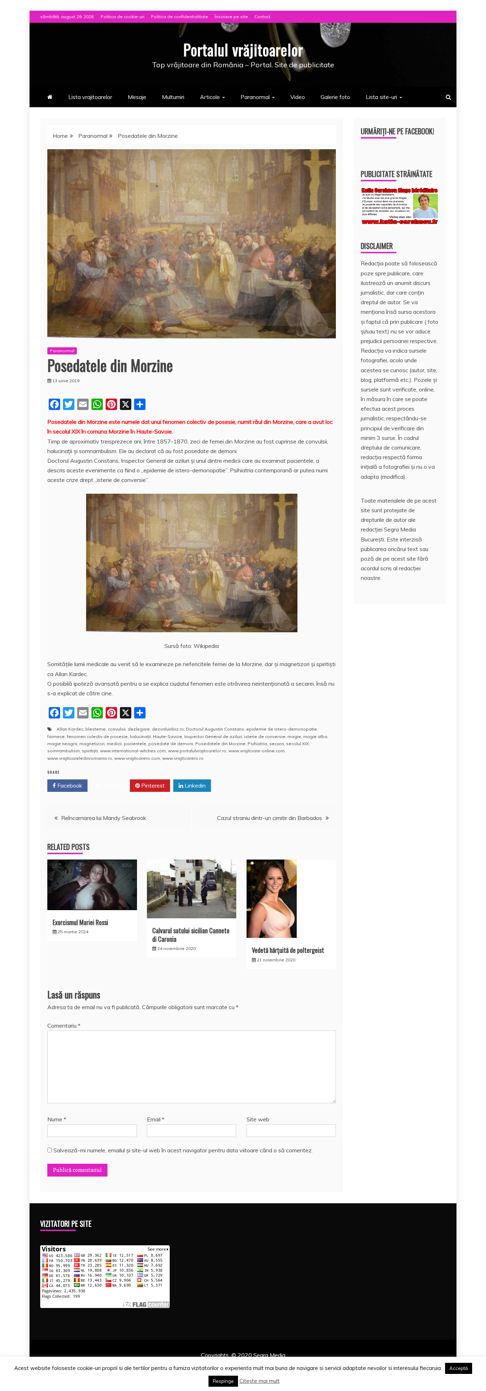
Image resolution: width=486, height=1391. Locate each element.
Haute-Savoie (167, 736)
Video (297, 96)
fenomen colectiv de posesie (97, 736)
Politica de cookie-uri (122, 16)
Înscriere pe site (231, 16)
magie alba (315, 736)
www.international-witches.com (133, 750)
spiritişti (90, 750)
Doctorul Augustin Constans (215, 729)
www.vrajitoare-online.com (256, 750)
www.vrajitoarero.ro (183, 758)
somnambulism (63, 750)
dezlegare (139, 729)
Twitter (111, 785)
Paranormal (255, 96)
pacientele (135, 743)
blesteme (95, 729)
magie (294, 736)
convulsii (117, 729)
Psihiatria (257, 743)
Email (155, 1119)
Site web (258, 1119)
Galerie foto (335, 96)
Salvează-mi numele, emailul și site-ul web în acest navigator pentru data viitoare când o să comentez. (183, 1150)
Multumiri (173, 96)
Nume (56, 1119)
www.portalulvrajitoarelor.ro (197, 750)
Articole (210, 96)
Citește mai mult (259, 1380)
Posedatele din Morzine (220, 743)
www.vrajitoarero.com (137, 758)
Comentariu (63, 1025)
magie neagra (62, 743)
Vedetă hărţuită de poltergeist (288, 950)
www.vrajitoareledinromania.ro (79, 758)
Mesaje (137, 96)
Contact (262, 16)
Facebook (69, 785)
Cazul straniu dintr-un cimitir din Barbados (269, 817)
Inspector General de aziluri (213, 736)
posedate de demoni (170, 743)
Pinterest (152, 785)
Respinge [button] (223, 1381)
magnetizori (92, 743)
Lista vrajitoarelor (90, 96)
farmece (56, 736)
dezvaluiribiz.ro (168, 729)
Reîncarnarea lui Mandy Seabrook (103, 817)
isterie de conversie (264, 736)
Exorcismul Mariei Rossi (80, 922)
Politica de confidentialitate (179, 16)
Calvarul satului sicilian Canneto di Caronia (190, 934)
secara (276, 743)
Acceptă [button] (458, 1368)
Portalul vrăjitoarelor (243, 49)
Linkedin (194, 785)
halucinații (140, 736)
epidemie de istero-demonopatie (281, 729)
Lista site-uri (381, 96)
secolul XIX (297, 743)
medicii (114, 743)
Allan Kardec (70, 729)
